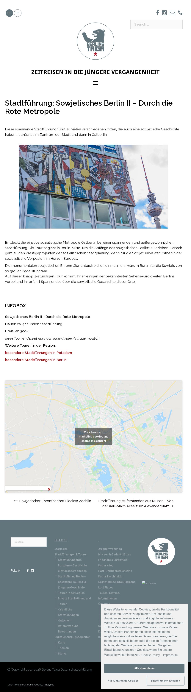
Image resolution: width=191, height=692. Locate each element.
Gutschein (64, 620)
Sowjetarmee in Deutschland (116, 581)
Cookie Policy (150, 655)
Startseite (61, 548)
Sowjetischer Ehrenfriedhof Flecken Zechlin (55, 501)
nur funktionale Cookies (123, 680)
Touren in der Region (71, 592)
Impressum (170, 655)
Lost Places (105, 587)
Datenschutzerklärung (76, 669)
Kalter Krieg (106, 565)
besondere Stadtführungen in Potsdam (38, 353)
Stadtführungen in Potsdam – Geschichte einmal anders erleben (72, 565)
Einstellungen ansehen (165, 680)
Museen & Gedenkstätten (114, 554)
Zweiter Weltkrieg (110, 548)
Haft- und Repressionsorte (115, 570)
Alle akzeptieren (144, 668)
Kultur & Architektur (110, 576)
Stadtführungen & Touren (70, 554)
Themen (63, 647)
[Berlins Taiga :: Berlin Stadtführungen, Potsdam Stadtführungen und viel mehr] (95, 41)
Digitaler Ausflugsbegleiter (72, 636)
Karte (61, 642)
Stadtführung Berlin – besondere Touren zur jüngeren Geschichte (72, 582)
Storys (62, 653)
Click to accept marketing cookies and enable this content (93, 436)
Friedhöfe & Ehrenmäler (113, 559)
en (18, 13)
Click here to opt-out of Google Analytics (30, 684)
